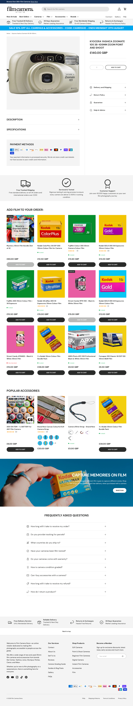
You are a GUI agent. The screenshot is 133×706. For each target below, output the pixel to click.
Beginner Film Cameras (81, 656)
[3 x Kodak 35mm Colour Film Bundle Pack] (51, 339)
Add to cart (116, 67)
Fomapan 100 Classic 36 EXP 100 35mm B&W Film (112, 357)
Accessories (77, 668)
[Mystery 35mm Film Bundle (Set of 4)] (20, 228)
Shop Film (119, 490)
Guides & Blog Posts (55, 668)
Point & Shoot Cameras (81, 651)
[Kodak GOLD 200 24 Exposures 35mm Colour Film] (112, 284)
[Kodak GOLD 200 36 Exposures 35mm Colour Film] (112, 228)
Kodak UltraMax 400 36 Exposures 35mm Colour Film (49, 302)
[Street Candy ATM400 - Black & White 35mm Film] (20, 339)
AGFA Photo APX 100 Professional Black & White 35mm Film (81, 357)
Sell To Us (51, 656)
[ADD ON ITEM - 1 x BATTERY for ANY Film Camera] (20, 409)
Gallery (118, 17)
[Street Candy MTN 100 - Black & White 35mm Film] (82, 284)
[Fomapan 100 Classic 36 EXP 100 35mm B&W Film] (112, 339)
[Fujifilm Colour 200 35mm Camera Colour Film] (82, 228)
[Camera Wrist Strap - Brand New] (82, 409)
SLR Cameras (77, 647)
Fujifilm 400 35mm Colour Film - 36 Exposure (20, 302)
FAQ (124, 17)
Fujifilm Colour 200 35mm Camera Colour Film (78, 247)
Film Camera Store (16, 698)
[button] (108, 73)
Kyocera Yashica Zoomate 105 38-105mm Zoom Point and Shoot (24, 33)
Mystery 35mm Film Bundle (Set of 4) (20, 247)
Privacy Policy (122, 698)
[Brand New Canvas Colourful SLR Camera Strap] (51, 409)
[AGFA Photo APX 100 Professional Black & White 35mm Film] (82, 339)
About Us (51, 651)
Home (8, 33)
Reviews (51, 660)
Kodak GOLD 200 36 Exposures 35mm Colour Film (111, 247)
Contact (109, 17)
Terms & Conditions (109, 698)
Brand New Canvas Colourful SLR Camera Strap (50, 428)
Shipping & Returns (94, 698)
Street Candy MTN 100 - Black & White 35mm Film (81, 302)
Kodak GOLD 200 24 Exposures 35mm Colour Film (111, 302)
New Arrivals (12, 17)
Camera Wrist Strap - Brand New (81, 427)
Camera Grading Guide (57, 664)
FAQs (50, 676)
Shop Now (34, 2)
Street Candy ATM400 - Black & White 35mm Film (20, 357)
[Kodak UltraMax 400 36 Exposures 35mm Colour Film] (51, 284)
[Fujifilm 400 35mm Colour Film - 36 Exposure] (20, 284)
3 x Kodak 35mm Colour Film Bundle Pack (48, 357)
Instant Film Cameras (80, 664)
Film (74, 672)
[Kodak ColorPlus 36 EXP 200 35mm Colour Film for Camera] (51, 228)
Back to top (66, 631)
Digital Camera (78, 660)
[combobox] (75, 9)
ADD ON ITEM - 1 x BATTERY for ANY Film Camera (19, 428)
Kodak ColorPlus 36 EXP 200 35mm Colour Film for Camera (49, 247)
